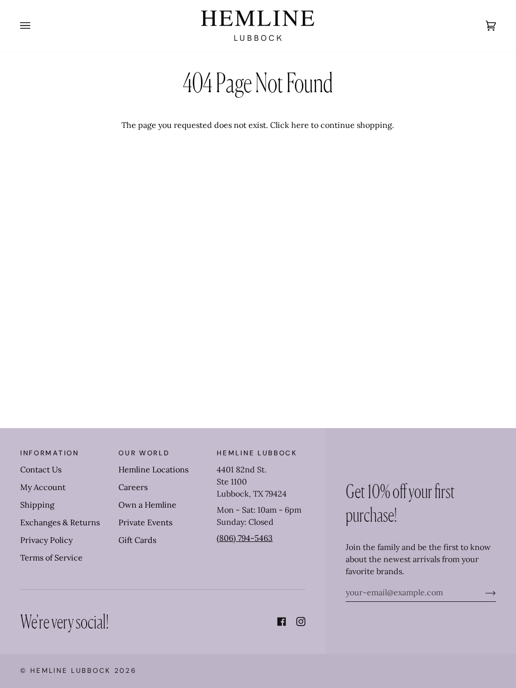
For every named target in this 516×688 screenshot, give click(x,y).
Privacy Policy (46, 540)
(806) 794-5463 (245, 538)
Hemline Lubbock (70, 670)
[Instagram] (300, 621)
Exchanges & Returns (60, 522)
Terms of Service (51, 558)
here (300, 125)
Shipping (37, 505)
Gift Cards (137, 540)
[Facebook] (281, 621)
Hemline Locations (153, 469)
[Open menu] (35, 25)
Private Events (145, 522)
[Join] (482, 592)
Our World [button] (143, 453)
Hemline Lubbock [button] (257, 453)
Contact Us (40, 469)
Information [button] (49, 453)
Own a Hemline (147, 505)
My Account (43, 487)
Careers (133, 487)
